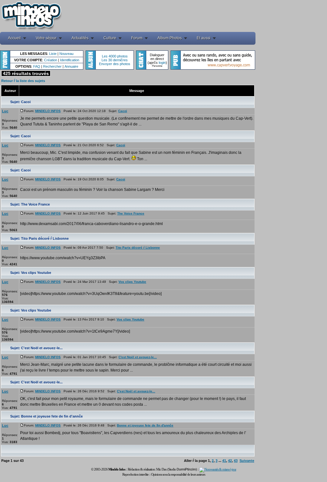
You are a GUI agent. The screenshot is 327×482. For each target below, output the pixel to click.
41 (224, 461)
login (162, 62)
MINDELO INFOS (48, 111)
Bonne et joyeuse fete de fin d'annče (52, 416)
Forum (136, 38)
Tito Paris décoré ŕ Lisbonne (45, 238)
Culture (109, 38)
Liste (53, 54)
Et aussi (203, 38)
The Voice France (35, 204)
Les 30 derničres (115, 60)
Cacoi (26, 102)
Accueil (14, 38)
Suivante (247, 461)
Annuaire (71, 66)
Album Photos (169, 38)
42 (230, 461)
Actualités (80, 38)
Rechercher (52, 66)
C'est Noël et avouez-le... (42, 348)
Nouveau (66, 54)
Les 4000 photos (115, 56)
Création (50, 60)
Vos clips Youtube (36, 273)
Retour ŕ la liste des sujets (23, 81)
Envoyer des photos (114, 64)
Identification (69, 60)
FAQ (36, 66)
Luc (5, 111)
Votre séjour (46, 38)
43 (236, 461)
